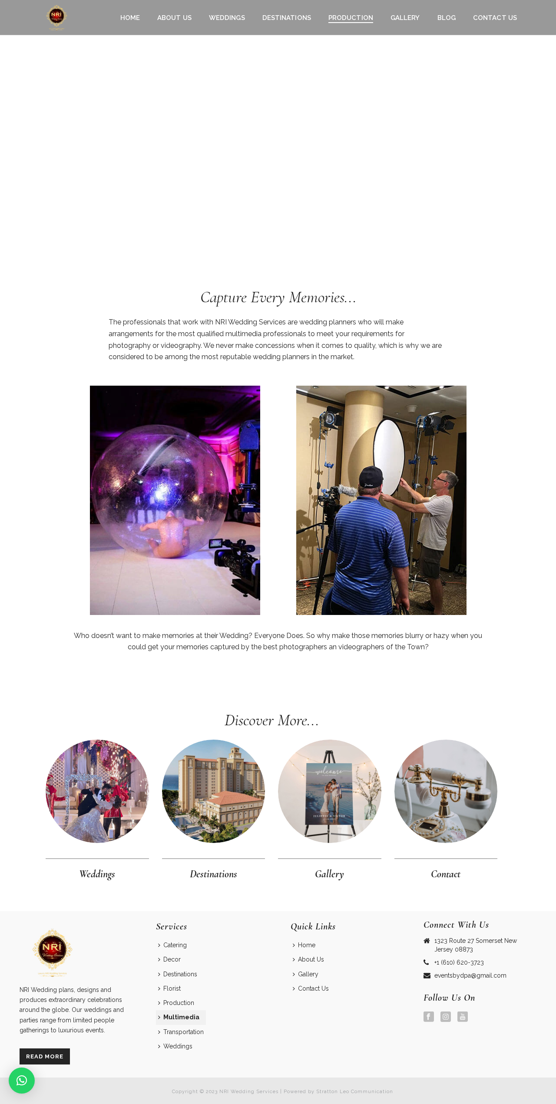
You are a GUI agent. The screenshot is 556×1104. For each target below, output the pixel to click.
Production (350, 18)
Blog (446, 18)
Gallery (405, 18)
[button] (22, 1081)
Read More (44, 1056)
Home (130, 18)
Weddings (227, 18)
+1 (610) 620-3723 (459, 962)
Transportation (183, 1031)
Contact (445, 874)
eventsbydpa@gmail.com (470, 975)
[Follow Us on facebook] (429, 1017)
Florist (172, 988)
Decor (172, 959)
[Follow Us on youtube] (462, 1017)
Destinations (286, 18)
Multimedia (181, 1017)
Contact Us (495, 18)
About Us (174, 18)
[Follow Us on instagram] (445, 1017)
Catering (175, 945)
